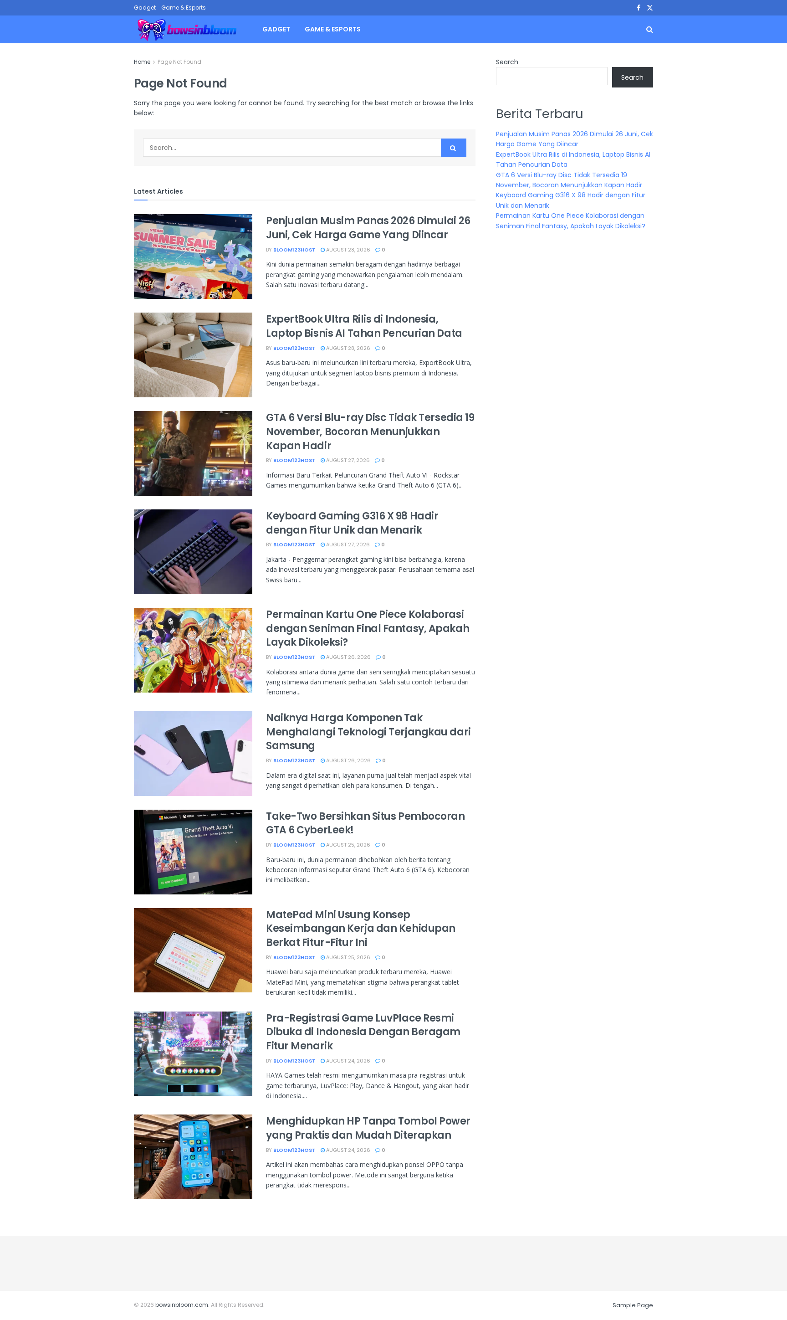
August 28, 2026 (347, 249)
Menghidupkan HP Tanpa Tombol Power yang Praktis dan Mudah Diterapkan (368, 1128)
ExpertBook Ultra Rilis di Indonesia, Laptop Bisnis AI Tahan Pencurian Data (364, 326)
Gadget (145, 7)
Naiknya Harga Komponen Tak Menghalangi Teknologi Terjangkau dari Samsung (368, 732)
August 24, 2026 (347, 1060)
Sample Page (633, 1305)
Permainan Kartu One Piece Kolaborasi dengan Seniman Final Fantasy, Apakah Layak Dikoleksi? (367, 628)
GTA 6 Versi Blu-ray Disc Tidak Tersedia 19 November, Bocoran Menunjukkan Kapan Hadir (370, 432)
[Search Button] (453, 148)
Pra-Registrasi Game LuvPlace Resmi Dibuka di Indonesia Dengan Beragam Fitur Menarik (363, 1032)
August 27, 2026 (347, 460)
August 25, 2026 (347, 844)
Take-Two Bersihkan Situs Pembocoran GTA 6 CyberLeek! (365, 823)
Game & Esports (183, 7)
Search (507, 62)
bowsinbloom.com (181, 1305)
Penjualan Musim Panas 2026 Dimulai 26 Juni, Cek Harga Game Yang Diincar (368, 228)
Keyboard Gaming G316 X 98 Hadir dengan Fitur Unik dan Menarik (352, 523)
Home (142, 62)
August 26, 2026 (348, 657)
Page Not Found (179, 62)
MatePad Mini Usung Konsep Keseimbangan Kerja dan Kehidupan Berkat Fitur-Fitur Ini (360, 929)
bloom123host (294, 249)
